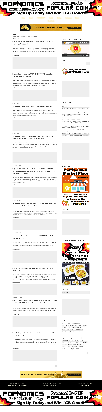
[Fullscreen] (88, 55)
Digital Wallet (65, 338)
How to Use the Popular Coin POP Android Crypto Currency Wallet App (75, 133)
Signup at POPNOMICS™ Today (17, 383)
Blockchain (64, 327)
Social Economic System (67, 353)
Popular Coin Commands (78, 348)
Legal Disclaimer (81, 383)
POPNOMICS (73, 344)
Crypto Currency (65, 331)
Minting (59, 18)
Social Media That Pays (78, 353)
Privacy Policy (89, 383)
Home (23, 18)
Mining (83, 338)
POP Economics (65, 344)
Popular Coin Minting (66, 350)
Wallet (85, 353)
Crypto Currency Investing (79, 333)
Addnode (64, 323)
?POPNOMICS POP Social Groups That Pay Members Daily (32, 106)
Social (51, 18)
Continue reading (16, 55)
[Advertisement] (35, 63)
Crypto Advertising (70, 329)
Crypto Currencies (79, 329)
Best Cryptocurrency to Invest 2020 (69, 325)
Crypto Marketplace (79, 335)
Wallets (77, 18)
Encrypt (70, 338)
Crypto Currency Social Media (68, 335)
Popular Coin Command (67, 348)
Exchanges (69, 18)
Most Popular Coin (66, 340)
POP (72, 340)
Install (75, 338)
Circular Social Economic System (74, 327)
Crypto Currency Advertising (75, 331)
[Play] (63, 55)
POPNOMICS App (80, 344)
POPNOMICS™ (41, 18)
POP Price (64, 346)
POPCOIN (82, 340)
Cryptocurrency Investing (67, 333)
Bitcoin (79, 325)
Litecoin (79, 338)
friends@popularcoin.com (87, 385)
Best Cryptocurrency (76, 323)
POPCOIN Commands (66, 342)
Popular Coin (81, 346)
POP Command (76, 342)
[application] (75, 49)
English (87, 0)
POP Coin (76, 340)
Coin (83, 327)
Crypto (63, 329)
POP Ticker (70, 346)
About (31, 18)
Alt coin (69, 323)
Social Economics (81, 350)
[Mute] (86, 55)
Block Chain (51, 21)
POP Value (74, 350)
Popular (75, 346)
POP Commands (83, 342)
